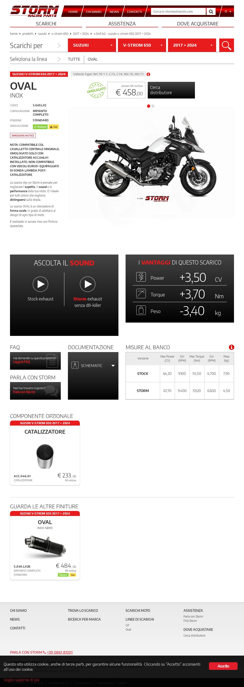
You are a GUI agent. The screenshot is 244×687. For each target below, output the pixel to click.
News (15, 619)
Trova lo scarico (83, 610)
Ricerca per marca (84, 619)
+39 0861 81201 (60, 652)
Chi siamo (18, 610)
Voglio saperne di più (21, 679)
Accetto (223, 666)
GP (127, 625)
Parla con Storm (193, 616)
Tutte (74, 59)
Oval (93, 59)
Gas (55, 126)
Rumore (41, 126)
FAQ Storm (190, 621)
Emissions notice (23, 135)
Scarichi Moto (138, 610)
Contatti (17, 628)
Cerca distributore (161, 89)
